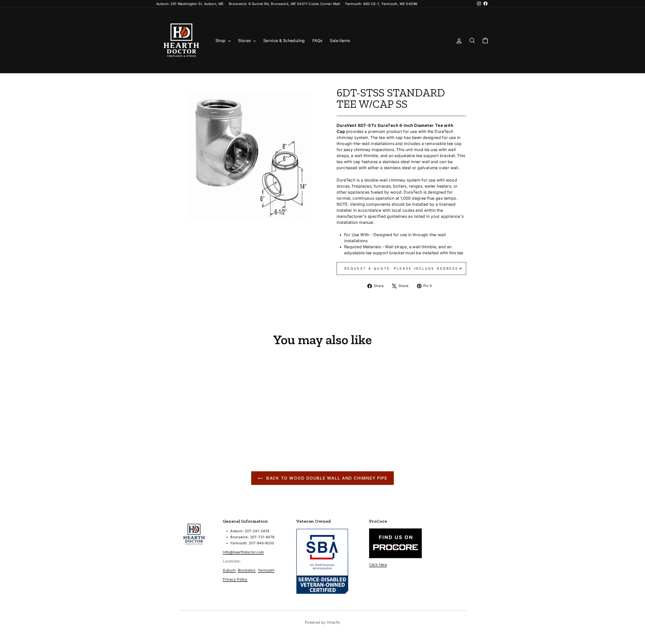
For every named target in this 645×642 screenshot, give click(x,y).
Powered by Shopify (322, 622)
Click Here (378, 564)
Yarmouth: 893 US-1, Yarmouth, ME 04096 (381, 4)
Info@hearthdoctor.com (243, 552)
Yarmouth (266, 570)
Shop (221, 40)
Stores (245, 40)
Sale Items (340, 40)
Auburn (229, 570)
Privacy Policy (235, 579)
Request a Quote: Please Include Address (401, 268)
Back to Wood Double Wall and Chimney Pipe (326, 478)
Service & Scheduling (284, 40)
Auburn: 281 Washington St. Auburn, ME (190, 4)
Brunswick (247, 570)
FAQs (317, 40)
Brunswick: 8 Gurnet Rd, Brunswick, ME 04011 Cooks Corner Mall (284, 4)
